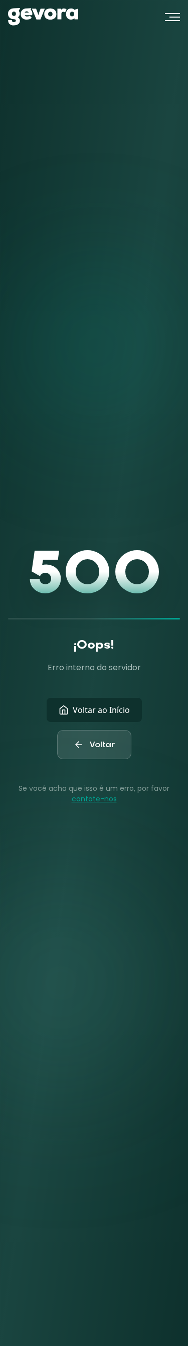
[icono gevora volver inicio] (43, 17)
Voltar (102, 744)
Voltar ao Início (101, 709)
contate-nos (94, 799)
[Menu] (172, 17)
